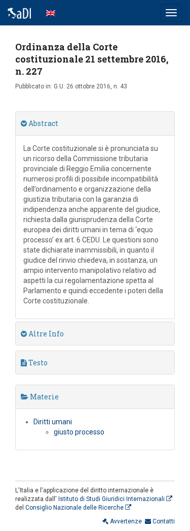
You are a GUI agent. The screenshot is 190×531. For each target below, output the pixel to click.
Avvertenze (125, 521)
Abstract (42, 123)
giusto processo (79, 432)
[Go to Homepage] (19, 12)
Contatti (163, 521)
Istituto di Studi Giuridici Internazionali (112, 499)
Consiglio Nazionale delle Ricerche (75, 507)
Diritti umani (52, 422)
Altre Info (45, 333)
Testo (37, 362)
